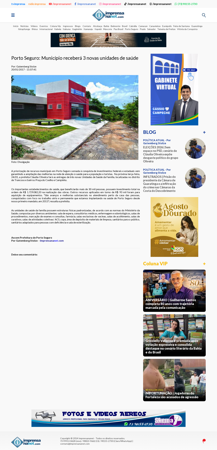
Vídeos (34, 26)
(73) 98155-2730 (187, 4)
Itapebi (98, 29)
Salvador (151, 29)
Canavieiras (155, 26)
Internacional (46, 29)
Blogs (78, 26)
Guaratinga (196, 26)
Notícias (24, 26)
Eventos (44, 26)
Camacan (143, 26)
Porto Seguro (131, 29)
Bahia (106, 26)
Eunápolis (167, 26)
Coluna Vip (55, 26)
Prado (143, 29)
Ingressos (68, 26)
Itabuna (67, 29)
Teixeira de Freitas (166, 29)
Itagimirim (77, 29)
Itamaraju (88, 29)
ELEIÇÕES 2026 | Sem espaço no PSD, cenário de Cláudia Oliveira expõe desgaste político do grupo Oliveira (160, 154)
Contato (87, 26)
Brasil (124, 26)
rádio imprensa (37, 4)
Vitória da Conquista (187, 29)
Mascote (107, 29)
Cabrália (133, 26)
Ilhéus (35, 29)
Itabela (57, 29)
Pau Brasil (118, 29)
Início (15, 26)
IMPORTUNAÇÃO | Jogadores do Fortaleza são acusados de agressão (172, 395)
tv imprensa (18, 4)
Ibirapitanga (24, 29)
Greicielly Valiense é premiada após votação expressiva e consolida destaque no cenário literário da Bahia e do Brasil (174, 346)
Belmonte (115, 26)
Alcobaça (97, 26)
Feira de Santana (181, 26)
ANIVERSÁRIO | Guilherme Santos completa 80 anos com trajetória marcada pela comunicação (171, 303)
